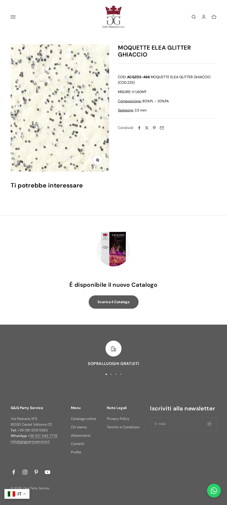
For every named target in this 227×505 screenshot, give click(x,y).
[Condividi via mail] (162, 128)
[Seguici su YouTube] (48, 472)
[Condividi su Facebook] (139, 128)
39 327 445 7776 (43, 435)
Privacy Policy (118, 418)
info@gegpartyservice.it (30, 441)
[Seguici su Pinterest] (36, 472)
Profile (76, 452)
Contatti (77, 443)
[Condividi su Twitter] (147, 128)
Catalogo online (83, 418)
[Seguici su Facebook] (14, 472)
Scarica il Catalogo (114, 302)
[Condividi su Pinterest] (154, 128)
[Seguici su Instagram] (25, 472)
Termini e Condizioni (123, 427)
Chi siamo (79, 427)
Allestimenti (80, 435)
